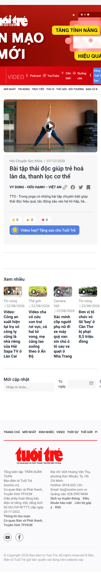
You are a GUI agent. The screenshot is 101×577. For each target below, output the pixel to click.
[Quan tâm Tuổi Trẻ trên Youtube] (8, 537)
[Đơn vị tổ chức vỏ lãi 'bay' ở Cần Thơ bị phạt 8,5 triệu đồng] (88, 291)
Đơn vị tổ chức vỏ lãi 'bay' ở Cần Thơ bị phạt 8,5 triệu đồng (87, 327)
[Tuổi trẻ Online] (39, 455)
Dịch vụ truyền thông (65, 498)
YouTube (53, 76)
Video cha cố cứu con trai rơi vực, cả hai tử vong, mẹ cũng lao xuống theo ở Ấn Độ (38, 334)
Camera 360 (60, 303)
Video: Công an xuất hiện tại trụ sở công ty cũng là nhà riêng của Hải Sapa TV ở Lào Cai (13, 334)
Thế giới (61, 89)
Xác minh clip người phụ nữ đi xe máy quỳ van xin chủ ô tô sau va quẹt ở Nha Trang (63, 336)
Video (60, 432)
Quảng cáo (81, 76)
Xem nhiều (14, 279)
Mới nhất (10, 89)
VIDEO (16, 77)
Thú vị (50, 89)
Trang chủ (12, 432)
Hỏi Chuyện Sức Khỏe (26, 161)
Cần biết (68, 76)
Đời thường (76, 89)
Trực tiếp (38, 89)
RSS (58, 507)
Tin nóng (24, 89)
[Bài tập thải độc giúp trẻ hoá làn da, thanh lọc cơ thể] (50, 125)
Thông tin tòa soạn (17, 516)
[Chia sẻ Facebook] (73, 187)
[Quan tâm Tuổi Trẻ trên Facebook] (19, 537)
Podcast (35, 76)
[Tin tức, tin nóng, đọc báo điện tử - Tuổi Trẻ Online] (5, 75)
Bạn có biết (93, 89)
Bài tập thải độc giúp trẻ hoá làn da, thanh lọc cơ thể (47, 172)
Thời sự (72, 432)
